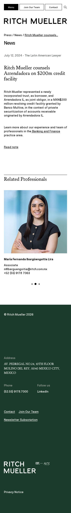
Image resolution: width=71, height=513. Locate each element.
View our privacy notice (28, 269)
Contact (53, 7)
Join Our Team (32, 7)
